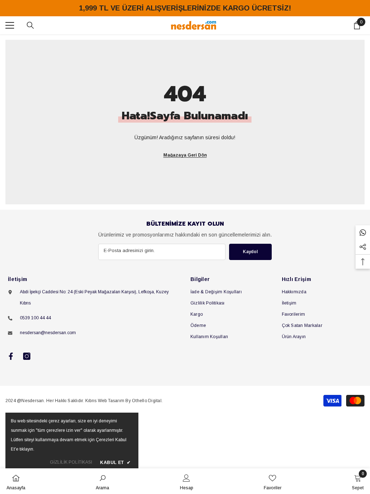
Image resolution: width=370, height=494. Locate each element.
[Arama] (30, 25)
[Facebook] (10, 356)
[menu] (9, 25)
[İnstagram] (26, 356)
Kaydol (250, 251)
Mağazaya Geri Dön (185, 155)
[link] (102, 481)
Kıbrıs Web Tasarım (104, 400)
